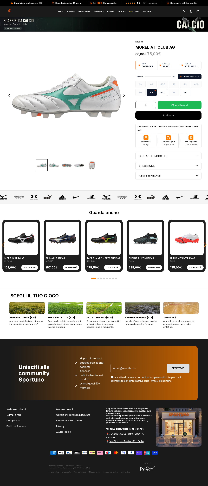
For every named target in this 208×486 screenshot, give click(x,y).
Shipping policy (94, 472)
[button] (93, 278)
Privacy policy (66, 472)
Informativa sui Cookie (69, 420)
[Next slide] (125, 95)
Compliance (13, 420)
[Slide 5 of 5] (91, 165)
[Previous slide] (8, 95)
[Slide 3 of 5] (66, 165)
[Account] (190, 11)
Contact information (110, 472)
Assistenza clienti (16, 409)
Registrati (178, 368)
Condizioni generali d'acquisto (73, 415)
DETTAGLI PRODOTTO (153, 156)
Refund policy (54, 472)
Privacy (60, 426)
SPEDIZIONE (147, 165)
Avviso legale (63, 431)
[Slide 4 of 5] (79, 165)
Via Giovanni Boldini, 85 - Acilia (127, 441)
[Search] (184, 11)
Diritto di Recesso (16, 426)
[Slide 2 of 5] (54, 165)
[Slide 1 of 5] (41, 165)
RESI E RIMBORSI (150, 175)
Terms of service (80, 472)
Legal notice (125, 472)
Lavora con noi (64, 409)
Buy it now (168, 115)
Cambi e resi (13, 415)
